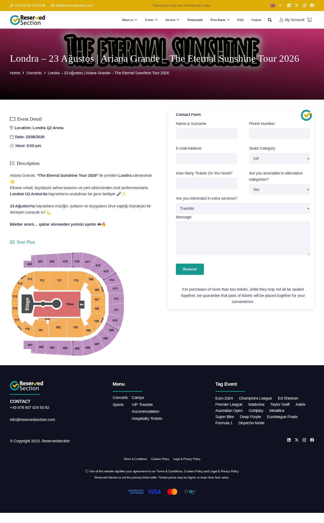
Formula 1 (224, 423)
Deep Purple (250, 417)
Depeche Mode (251, 423)
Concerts (34, 73)
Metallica (276, 410)
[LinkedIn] (289, 5)
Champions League (255, 398)
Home (15, 73)
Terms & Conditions (135, 459)
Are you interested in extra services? (206, 198)
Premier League (228, 404)
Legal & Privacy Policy (187, 459)
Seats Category (262, 148)
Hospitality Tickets (147, 418)
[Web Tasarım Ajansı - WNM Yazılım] (162, 518)
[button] (276, 5)
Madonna (256, 404)
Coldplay (256, 410)
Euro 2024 (224, 398)
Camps (138, 397)
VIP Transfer (142, 404)
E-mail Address (188, 148)
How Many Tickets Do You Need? (204, 173)
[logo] (28, 19)
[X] (297, 5)
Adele (300, 404)
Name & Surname (191, 123)
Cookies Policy (160, 459)
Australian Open (229, 410)
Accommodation (145, 411)
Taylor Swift (280, 404)
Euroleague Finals (282, 417)
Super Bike (224, 417)
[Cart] (309, 20)
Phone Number (262, 123)
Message (183, 217)
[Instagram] (304, 5)
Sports (118, 404)
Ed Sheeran (288, 398)
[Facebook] (312, 5)
